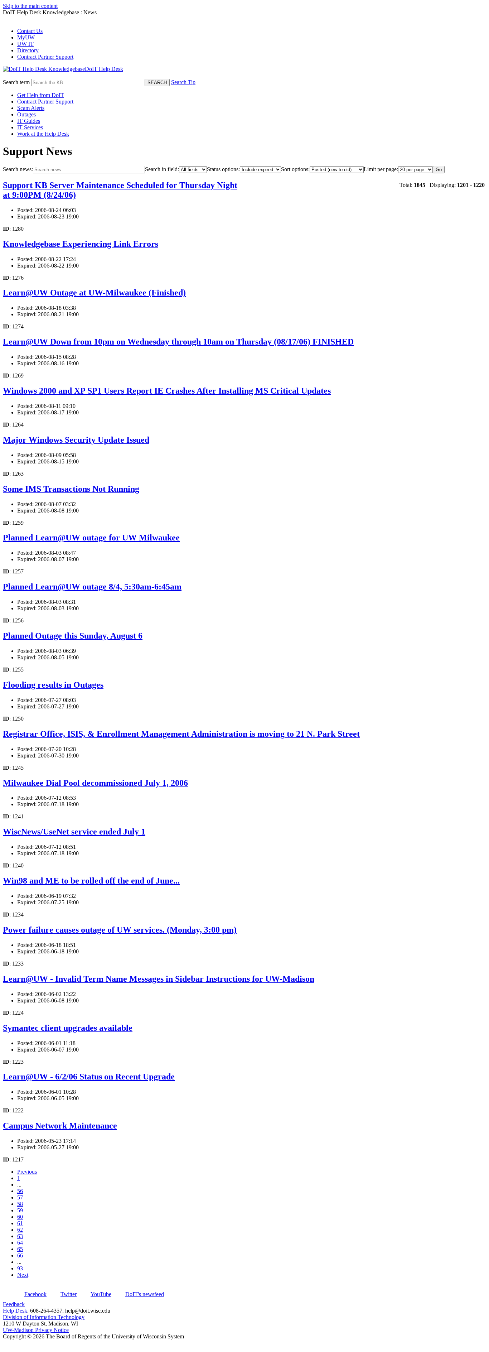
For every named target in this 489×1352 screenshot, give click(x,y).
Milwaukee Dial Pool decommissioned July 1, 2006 (95, 783)
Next (22, 1275)
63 (20, 1236)
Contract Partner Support (45, 57)
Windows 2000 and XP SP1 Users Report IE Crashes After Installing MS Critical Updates (167, 390)
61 (20, 1223)
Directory (28, 50)
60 (20, 1217)
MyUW (26, 37)
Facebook (35, 1294)
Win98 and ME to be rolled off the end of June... (91, 880)
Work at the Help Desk (43, 134)
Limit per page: (381, 169)
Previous (27, 1172)
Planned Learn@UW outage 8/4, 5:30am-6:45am (92, 586)
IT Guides (28, 121)
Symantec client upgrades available (67, 1028)
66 (20, 1255)
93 (20, 1268)
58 (20, 1204)
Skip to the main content (30, 6)
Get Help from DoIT (40, 95)
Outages (26, 114)
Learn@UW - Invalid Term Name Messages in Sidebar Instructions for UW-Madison (158, 978)
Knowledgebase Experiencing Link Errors (80, 244)
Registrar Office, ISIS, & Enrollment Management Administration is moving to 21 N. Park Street (181, 733)
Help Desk (15, 1311)
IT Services (30, 127)
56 (20, 1191)
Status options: (223, 169)
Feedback (14, 1304)
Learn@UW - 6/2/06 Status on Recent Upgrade (89, 1076)
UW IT (25, 44)
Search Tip (183, 82)
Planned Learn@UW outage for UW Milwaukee (91, 537)
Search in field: (162, 169)
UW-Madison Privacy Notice (36, 1330)
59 (20, 1210)
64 (20, 1243)
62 (20, 1230)
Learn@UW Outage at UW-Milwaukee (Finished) (94, 292)
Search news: (18, 169)
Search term (16, 82)
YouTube (101, 1294)
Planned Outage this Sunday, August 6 (72, 635)
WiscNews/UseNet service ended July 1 (74, 831)
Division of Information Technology (43, 1317)
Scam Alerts (30, 108)
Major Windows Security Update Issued (76, 439)
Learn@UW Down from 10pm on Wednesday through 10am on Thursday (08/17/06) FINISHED (178, 341)
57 (20, 1197)
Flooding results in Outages (53, 684)
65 (20, 1249)
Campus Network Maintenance (60, 1125)
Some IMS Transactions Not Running (71, 489)
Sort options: (295, 169)
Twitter (68, 1294)
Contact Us (30, 31)
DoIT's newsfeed (144, 1294)
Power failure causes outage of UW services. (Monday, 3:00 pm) (120, 929)
